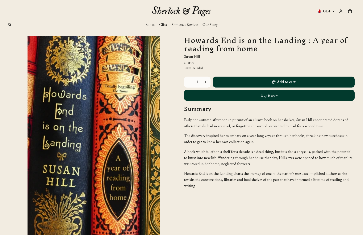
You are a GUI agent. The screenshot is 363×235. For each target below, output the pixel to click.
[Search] (9, 24)
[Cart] (350, 11)
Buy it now (269, 95)
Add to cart (286, 81)
